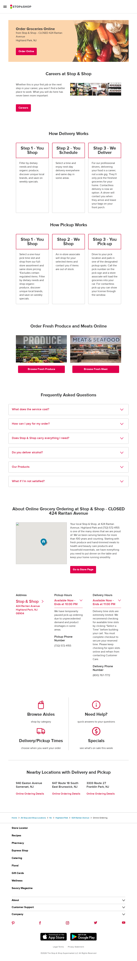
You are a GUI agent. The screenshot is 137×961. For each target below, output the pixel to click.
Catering (17, 858)
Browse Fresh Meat (95, 369)
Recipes (16, 835)
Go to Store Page (83, 569)
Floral (15, 865)
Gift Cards (18, 873)
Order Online (26, 51)
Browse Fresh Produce (41, 369)
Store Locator (20, 828)
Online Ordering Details (30, 793)
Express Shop (20, 850)
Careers (23, 107)
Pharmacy (18, 843)
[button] (44, 542)
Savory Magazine (22, 888)
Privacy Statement (76, 947)
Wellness (17, 880)
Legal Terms (58, 947)
